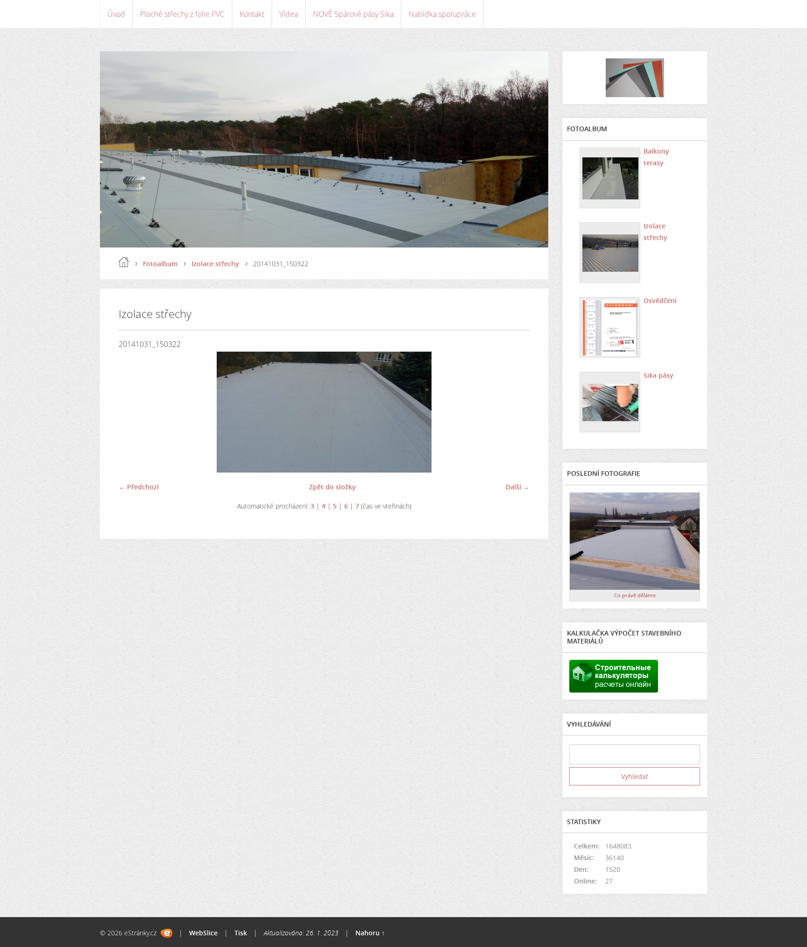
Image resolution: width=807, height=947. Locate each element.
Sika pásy (658, 375)
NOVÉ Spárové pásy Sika (353, 14)
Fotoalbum (160, 263)
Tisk (240, 932)
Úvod (116, 14)
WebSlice (203, 932)
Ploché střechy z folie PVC (182, 14)
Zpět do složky (332, 486)
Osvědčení (660, 300)
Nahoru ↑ (370, 932)
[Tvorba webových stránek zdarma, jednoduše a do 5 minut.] (166, 933)
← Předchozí (139, 486)
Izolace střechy (215, 263)
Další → (518, 486)
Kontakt (252, 14)
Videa (288, 14)
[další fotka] (514, 412)
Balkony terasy (656, 157)
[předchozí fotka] (133, 412)
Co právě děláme (635, 595)
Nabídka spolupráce (442, 14)
